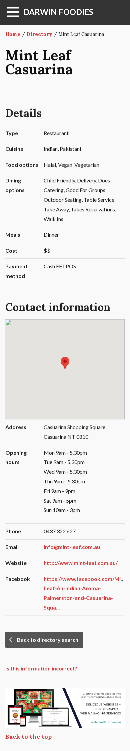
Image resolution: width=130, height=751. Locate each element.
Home (12, 34)
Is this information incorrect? (41, 668)
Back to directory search (47, 639)
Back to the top (28, 736)
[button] (65, 363)
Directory (39, 34)
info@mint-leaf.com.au (72, 547)
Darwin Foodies (58, 12)
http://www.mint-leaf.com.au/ (81, 563)
